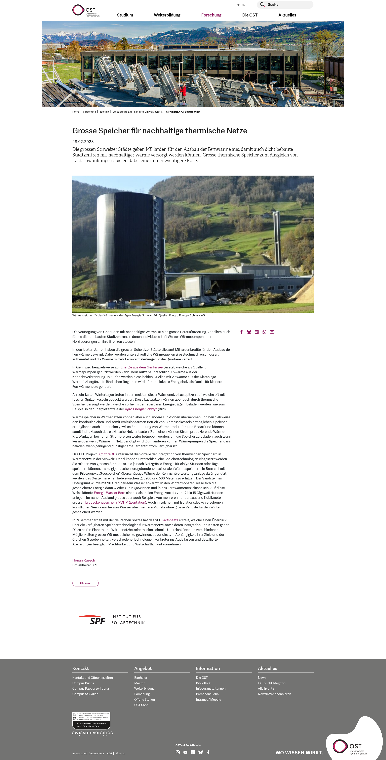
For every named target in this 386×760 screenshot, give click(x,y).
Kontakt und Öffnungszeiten (92, 678)
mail (272, 333)
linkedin (257, 333)
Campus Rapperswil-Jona (90, 688)
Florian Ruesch (83, 560)
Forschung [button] (211, 15)
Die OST (202, 678)
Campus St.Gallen (85, 694)
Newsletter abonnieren (274, 694)
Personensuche (207, 694)
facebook (241, 333)
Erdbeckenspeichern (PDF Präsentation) (115, 502)
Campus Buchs (83, 683)
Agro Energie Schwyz (141, 409)
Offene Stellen (144, 699)
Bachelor (140, 678)
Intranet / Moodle (208, 699)
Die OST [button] (250, 15)
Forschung (89, 112)
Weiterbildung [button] (167, 15)
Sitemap (120, 753)
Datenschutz (96, 753)
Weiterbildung (144, 688)
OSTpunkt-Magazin (271, 683)
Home (75, 112)
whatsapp (264, 333)
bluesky (249, 333)
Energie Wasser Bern (109, 493)
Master (139, 683)
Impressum (79, 753)
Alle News (85, 583)
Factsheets (170, 520)
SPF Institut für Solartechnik (183, 112)
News (262, 678)
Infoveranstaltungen (211, 688)
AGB (109, 753)
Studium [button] (125, 15)
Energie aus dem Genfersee (142, 367)
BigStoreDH (106, 454)
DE (238, 5)
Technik (104, 112)
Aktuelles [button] (287, 15)
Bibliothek (203, 683)
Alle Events (266, 688)
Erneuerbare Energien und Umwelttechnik (137, 112)
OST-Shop (141, 705)
